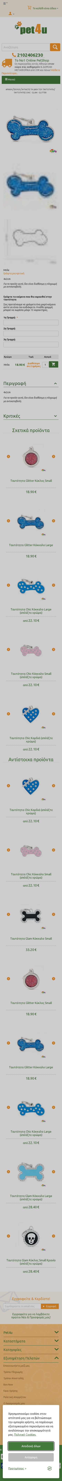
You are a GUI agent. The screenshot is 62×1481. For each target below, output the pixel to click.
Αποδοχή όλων (31, 1446)
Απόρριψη (31, 1457)
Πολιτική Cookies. (25, 1434)
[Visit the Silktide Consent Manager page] (49, 1468)
